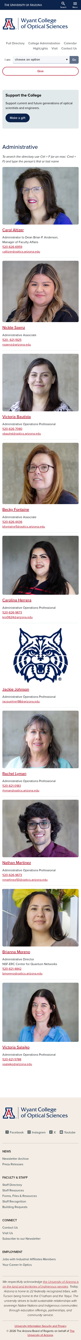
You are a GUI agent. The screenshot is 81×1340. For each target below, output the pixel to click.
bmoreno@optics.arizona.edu (22, 974)
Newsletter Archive (15, 1159)
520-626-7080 (12, 429)
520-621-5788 (11, 1059)
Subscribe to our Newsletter (21, 1239)
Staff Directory (12, 1185)
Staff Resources (13, 1190)
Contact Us (69, 48)
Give (40, 71)
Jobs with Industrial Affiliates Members (29, 1259)
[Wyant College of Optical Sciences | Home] (40, 24)
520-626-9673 (12, 613)
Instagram (39, 1132)
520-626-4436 (12, 522)
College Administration (44, 43)
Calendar (70, 43)
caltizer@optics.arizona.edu (21, 252)
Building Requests (14, 1207)
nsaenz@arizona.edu (16, 345)
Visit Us (7, 1233)
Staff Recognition (14, 1201)
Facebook (17, 1132)
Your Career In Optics (17, 1265)
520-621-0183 (11, 786)
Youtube (69, 1132)
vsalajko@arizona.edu (17, 1064)
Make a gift (17, 118)
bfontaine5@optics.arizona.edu (23, 527)
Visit (55, 48)
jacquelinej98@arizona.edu (21, 702)
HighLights (40, 48)
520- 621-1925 (11, 340)
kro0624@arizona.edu (17, 617)
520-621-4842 (11, 969)
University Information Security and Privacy (40, 1326)
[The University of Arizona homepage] (23, 5)
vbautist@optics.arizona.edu (21, 434)
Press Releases (12, 1164)
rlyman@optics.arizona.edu (20, 791)
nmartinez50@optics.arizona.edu (25, 880)
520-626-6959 (12, 247)
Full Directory (15, 43)
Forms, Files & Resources (19, 1196)
